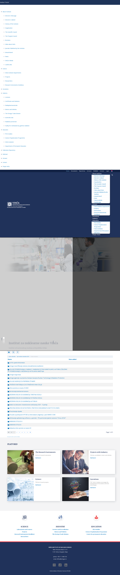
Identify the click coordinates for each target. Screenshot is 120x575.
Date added (72, 359)
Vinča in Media (9, 60)
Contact (5, 162)
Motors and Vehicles (11, 109)
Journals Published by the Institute (14, 48)
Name (10, 359)
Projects (7, 77)
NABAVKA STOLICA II (15, 421)
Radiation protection (11, 121)
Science (5, 68)
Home (67, 171)
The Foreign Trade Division (12, 113)
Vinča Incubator (9, 142)
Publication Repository (9, 150)
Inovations (5, 89)
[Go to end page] (30, 432)
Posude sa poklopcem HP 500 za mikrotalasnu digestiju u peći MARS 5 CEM (32, 415)
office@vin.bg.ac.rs (62, 559)
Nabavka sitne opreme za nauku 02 (20, 428)
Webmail (5, 154)
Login (107, 171)
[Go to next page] (27, 432)
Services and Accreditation (60, 529)
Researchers (8, 81)
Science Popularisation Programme (15, 138)
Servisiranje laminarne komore (18, 391)
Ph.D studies (8, 134)
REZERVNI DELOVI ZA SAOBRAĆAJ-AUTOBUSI (23, 401)
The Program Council (11, 36)
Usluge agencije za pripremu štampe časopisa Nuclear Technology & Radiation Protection (36, 378)
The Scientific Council (11, 32)
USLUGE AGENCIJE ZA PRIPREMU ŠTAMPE (22, 381)
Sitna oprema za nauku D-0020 (18, 388)
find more (38, 458)
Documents (74, 171)
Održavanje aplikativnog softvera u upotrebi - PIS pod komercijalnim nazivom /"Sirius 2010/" (37, 418)
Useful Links (8, 64)
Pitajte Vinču (6, 166)
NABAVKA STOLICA (15, 425)
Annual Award (9, 52)
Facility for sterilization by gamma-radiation (17, 125)
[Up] (17, 352)
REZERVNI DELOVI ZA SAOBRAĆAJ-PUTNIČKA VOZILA (25, 398)
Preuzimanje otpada (15, 411)
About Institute (7, 11)
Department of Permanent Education (15, 146)
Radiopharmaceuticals (11, 105)
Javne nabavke (12, 356)
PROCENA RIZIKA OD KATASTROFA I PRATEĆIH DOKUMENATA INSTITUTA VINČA (34, 408)
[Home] (9, 352)
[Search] (13, 352)
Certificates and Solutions (12, 101)
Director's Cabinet (10, 20)
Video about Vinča (10, 44)
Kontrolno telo (9, 117)
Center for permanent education (96, 534)
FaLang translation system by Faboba (13, 436)
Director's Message (10, 16)
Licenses (7, 97)
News (6, 56)
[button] (111, 175)
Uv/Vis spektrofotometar (17, 363)
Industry (5, 93)
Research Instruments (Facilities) (14, 85)
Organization (8, 28)
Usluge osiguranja (15, 375)
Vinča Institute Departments (13, 73)
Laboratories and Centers (24, 529)
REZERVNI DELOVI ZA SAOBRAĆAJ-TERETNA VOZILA (25, 395)
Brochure (7, 40)
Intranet (5, 158)
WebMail (95, 171)
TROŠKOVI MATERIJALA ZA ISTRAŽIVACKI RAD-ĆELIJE (25, 385)
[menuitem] (98, 173)
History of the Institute (11, 24)
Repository (82, 171)
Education (5, 130)
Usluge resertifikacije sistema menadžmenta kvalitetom (26, 366)
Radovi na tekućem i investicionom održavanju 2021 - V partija (28, 405)
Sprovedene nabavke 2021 (23, 356)
